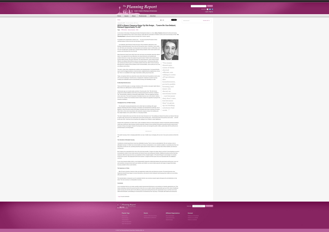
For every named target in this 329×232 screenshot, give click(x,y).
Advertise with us (206, 20)
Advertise (153, 16)
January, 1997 (133, 22)
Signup (211, 11)
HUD (137, 29)
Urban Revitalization (126, 221)
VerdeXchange (169, 219)
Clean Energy (125, 217)
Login (206, 11)
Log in (119, 196)
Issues (126, 16)
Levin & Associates (170, 217)
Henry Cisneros (131, 29)
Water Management (126, 223)
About (133, 16)
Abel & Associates (170, 215)
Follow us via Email (192, 219)
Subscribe (189, 206)
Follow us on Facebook (193, 215)
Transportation (125, 219)
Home (119, 16)
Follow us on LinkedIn (193, 217)
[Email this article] (163, 20)
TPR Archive (124, 29)
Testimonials (143, 16)
